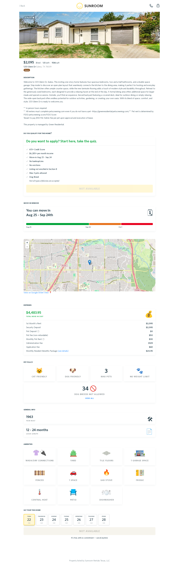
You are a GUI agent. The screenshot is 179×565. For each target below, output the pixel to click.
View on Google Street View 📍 (38, 292)
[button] (89, 262)
